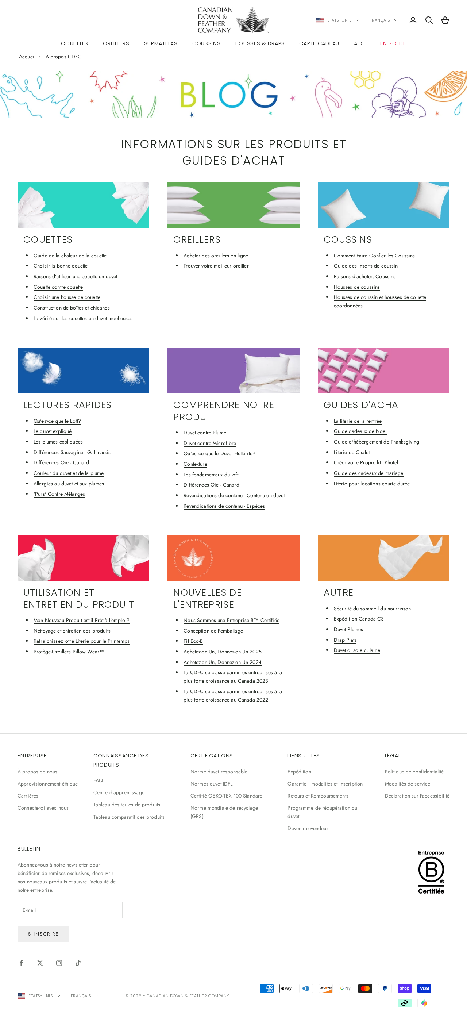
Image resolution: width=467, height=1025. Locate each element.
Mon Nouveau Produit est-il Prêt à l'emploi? (82, 620)
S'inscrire (43, 933)
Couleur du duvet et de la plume (69, 473)
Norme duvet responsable (218, 771)
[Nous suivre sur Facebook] (21, 963)
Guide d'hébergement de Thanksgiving (377, 441)
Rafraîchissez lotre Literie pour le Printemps (82, 641)
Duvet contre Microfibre (210, 443)
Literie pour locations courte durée (372, 483)
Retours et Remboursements (317, 795)
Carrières (28, 795)
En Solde (393, 43)
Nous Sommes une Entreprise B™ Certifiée (231, 620)
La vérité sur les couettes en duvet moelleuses (83, 318)
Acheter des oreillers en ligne (216, 255)
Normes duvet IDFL (211, 783)
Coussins (206, 43)
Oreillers (116, 43)
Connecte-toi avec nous (43, 807)
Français (380, 20)
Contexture (195, 464)
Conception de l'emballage (213, 630)
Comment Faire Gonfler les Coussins (374, 255)
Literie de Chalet (352, 452)
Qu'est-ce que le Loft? (57, 421)
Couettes (74, 43)
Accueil (27, 56)
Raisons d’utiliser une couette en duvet (75, 276)
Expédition (299, 771)
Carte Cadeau (319, 43)
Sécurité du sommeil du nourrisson (372, 608)
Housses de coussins (357, 287)
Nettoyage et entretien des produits (72, 630)
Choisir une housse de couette (67, 297)
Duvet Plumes (348, 629)
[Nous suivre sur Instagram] (59, 963)
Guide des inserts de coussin (366, 265)
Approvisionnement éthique (48, 783)
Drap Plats (345, 640)
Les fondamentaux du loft (211, 474)
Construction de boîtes (59, 307)
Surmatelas (161, 43)
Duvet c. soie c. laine (357, 650)
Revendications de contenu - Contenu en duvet (234, 495)
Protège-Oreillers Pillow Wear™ (69, 651)
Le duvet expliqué (53, 431)
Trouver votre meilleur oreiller (216, 265)
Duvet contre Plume (205, 432)
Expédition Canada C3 (359, 618)
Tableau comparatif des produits (129, 817)
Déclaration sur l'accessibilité (417, 795)
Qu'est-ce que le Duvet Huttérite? (219, 453)
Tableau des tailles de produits (126, 804)
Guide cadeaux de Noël (360, 431)
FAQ (98, 780)
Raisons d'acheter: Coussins (365, 276)
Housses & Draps (260, 43)
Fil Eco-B (193, 641)
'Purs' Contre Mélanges (59, 494)
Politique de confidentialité (414, 771)
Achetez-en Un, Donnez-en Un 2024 (222, 662)
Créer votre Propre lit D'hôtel (366, 462)
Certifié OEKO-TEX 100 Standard (226, 795)
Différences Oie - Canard (61, 462)
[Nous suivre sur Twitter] (40, 963)
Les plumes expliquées (58, 441)
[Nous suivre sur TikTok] (78, 963)
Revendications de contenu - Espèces (224, 506)
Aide (360, 43)
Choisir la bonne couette (61, 265)
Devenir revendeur (307, 828)
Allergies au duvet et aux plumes (69, 483)
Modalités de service (408, 783)
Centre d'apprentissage (118, 792)
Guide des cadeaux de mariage (369, 473)
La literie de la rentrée (358, 421)
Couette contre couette (58, 287)
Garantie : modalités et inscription (325, 783)
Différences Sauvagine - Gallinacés (72, 452)
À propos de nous (37, 771)
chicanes (100, 307)
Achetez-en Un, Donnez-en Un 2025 (222, 651)
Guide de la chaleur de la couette (70, 255)
